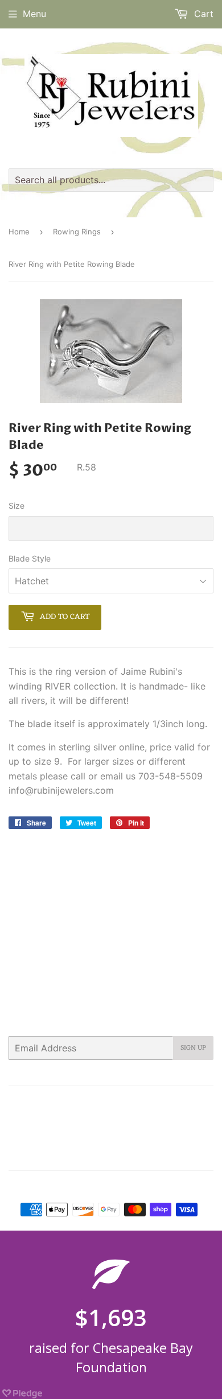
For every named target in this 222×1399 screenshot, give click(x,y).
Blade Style (30, 558)
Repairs (177, 1116)
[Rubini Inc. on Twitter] (76, 1154)
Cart (202, 13)
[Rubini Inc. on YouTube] (202, 1154)
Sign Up (193, 1048)
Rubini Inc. (116, 1186)
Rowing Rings (77, 231)
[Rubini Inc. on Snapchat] (181, 1154)
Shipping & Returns (89, 1131)
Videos (146, 1131)
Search (40, 1102)
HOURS (173, 1102)
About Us (80, 1102)
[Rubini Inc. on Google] (139, 1154)
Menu (34, 13)
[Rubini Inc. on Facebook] (96, 1154)
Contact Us (129, 1102)
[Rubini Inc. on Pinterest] (117, 1154)
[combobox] (111, 180)
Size (16, 505)
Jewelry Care (46, 1116)
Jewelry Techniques (117, 1116)
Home (19, 231)
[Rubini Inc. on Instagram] (161, 1154)
